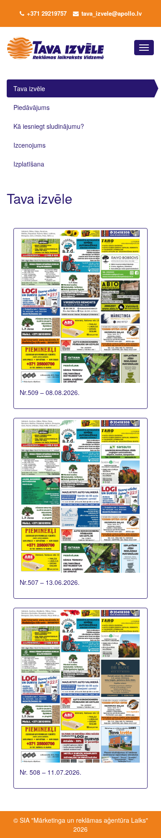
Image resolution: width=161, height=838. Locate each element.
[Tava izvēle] (52, 47)
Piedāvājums (31, 107)
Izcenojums (29, 144)
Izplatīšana (28, 163)
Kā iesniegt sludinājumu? (48, 126)
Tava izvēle (29, 88)
